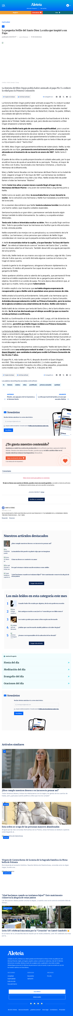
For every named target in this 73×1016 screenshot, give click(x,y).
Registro (15, 12)
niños (24, 385)
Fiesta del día (11, 662)
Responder (5, 518)
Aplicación (30, 979)
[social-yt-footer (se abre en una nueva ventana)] (31, 1004)
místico (17, 385)
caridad (6, 804)
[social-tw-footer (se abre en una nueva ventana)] (38, 1004)
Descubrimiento (12, 984)
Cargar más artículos (36, 583)
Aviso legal (45, 1010)
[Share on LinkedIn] (60, 97)
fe (3, 385)
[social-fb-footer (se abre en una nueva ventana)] (35, 1004)
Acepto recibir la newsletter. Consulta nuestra (27, 426)
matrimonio (7, 873)
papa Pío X (28, 334)
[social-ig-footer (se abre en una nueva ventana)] (42, 1004)
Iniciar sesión (37, 997)
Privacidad (62, 1010)
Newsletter (30, 976)
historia (9, 385)
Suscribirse (37, 991)
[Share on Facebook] (56, 97)
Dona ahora (35, 12)
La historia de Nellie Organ (13, 331)
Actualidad (11, 976)
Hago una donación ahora (14, 458)
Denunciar (12, 518)
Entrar (42, 492)
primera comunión (45, 385)
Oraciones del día (14, 683)
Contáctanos (54, 1010)
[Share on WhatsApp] (70, 97)
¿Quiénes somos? (35, 1010)
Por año (49, 976)
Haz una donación (23, 1010)
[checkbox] (4, 426)
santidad (57, 385)
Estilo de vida (11, 981)
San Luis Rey (43, 8)
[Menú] (13, 5)
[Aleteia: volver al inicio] (36, 4)
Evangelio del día (14, 676)
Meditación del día (14, 669)
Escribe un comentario (36, 499)
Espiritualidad (6, 22)
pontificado (33, 385)
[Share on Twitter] (63, 97)
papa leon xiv (7, 908)
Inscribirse (8, 430)
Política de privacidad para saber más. (38, 426)
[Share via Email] (67, 97)
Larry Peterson (23, 37)
